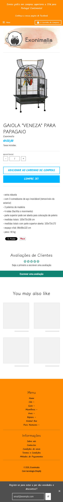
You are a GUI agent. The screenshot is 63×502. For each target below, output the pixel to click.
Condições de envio (31, 449)
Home (31, 398)
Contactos (31, 445)
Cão (30, 402)
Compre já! (31, 179)
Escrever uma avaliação (31, 274)
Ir (48, 497)
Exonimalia (8, 136)
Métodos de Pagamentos (31, 456)
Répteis (30, 417)
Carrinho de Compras (49, 22)
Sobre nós (31, 441)
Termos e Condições (31, 453)
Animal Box (31, 421)
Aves (30, 413)
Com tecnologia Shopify (31, 471)
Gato (30, 406)
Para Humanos (30, 425)
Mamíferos (30, 409)
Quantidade (8, 154)
